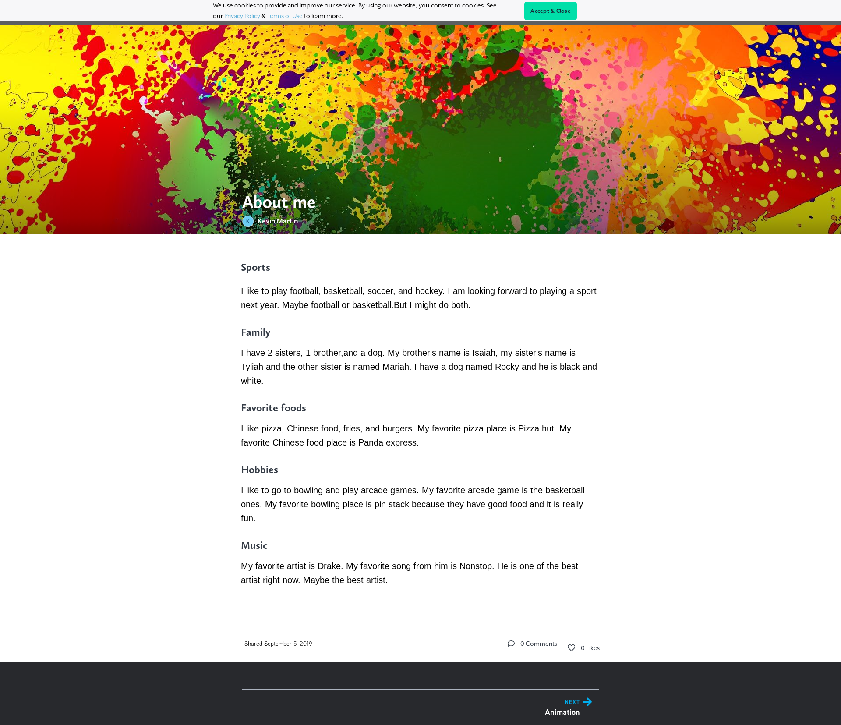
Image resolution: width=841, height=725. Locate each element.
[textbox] (420, 423)
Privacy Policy (242, 15)
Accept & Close (550, 11)
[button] (511, 643)
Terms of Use (285, 15)
